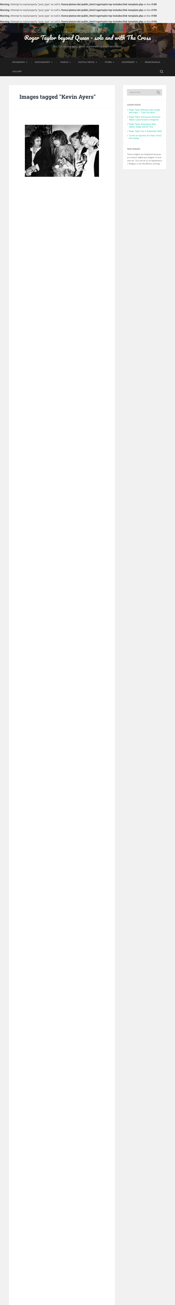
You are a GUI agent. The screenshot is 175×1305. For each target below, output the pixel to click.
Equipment (128, 62)
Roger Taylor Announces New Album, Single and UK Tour (142, 125)
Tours (108, 62)
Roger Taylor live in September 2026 (145, 131)
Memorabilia (152, 62)
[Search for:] (144, 92)
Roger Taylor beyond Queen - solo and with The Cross (87, 37)
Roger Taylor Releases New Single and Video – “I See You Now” (144, 111)
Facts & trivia (86, 62)
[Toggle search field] (161, 71)
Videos (64, 62)
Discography (42, 62)
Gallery (17, 71)
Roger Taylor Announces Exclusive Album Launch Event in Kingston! (144, 118)
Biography (18, 62)
